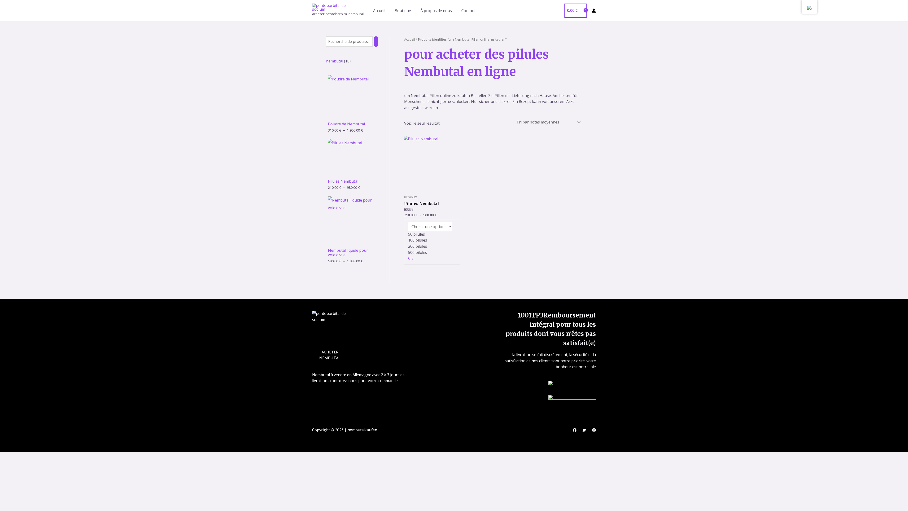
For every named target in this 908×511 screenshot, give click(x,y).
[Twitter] (584, 430)
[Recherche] (376, 41)
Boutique (403, 10)
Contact (468, 10)
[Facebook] (574, 430)
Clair (412, 258)
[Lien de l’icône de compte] (594, 11)
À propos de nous (436, 10)
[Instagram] (594, 430)
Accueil (379, 10)
